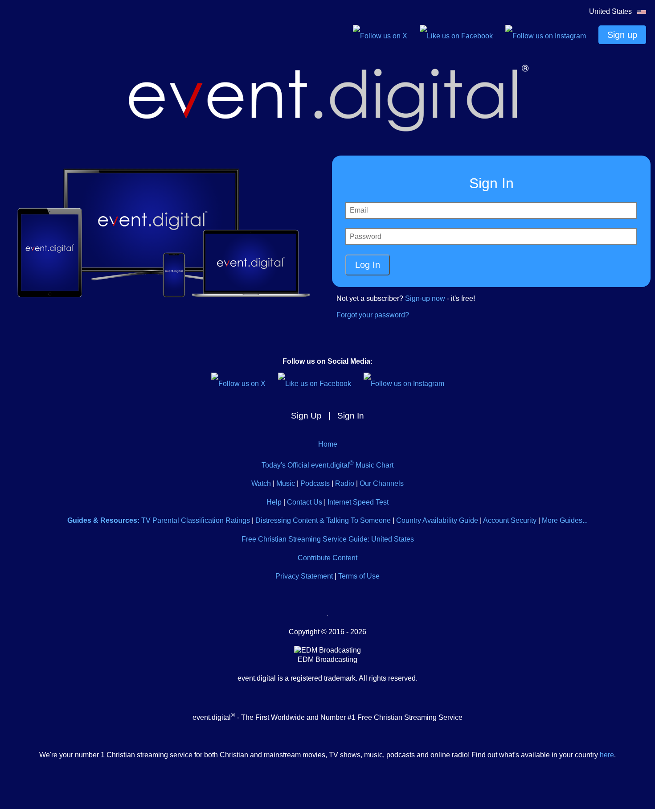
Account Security (509, 520)
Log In (367, 265)
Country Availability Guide (437, 520)
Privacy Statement (304, 576)
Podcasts (315, 483)
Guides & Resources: (103, 520)
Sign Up (306, 415)
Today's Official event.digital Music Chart (327, 465)
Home (327, 444)
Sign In (350, 415)
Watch (261, 483)
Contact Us (304, 502)
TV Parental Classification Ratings (195, 520)
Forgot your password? (372, 315)
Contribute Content (327, 558)
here (607, 755)
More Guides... (565, 520)
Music (285, 483)
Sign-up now (425, 298)
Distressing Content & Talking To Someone (323, 520)
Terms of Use (359, 576)
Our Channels (382, 483)
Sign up (622, 35)
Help (274, 502)
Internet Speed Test (358, 502)
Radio (344, 483)
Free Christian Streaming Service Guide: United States (328, 539)
